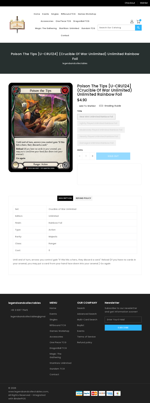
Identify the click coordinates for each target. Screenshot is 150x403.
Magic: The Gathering (55, 355)
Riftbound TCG (58, 325)
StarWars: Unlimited (60, 363)
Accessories (56, 336)
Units (80, 150)
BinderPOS (20, 398)
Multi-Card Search (87, 319)
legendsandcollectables (75, 63)
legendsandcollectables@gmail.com (23, 316)
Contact (54, 374)
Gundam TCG (57, 368)
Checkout (130, 2)
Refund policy (84, 342)
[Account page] (132, 22)
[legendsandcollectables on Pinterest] (15, 3)
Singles (53, 319)
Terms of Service (86, 336)
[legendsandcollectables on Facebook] (4, 3)
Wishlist (144, 2)
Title (79, 111)
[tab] (65, 198)
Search (81, 308)
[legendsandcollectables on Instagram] (20, 3)
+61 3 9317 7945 (19, 310)
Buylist (80, 325)
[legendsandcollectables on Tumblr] (25, 3)
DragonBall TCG (58, 348)
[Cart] (139, 22)
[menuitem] (37, 14)
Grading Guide (112, 105)
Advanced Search (87, 313)
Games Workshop (59, 330)
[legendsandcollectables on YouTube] (31, 3)
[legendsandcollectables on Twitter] (10, 3)
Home (53, 308)
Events (53, 313)
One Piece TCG (58, 342)
